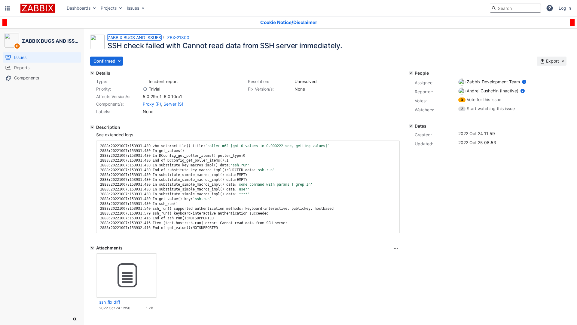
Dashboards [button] (78, 8)
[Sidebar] (74, 318)
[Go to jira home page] (37, 8)
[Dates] (411, 126)
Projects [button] (109, 8)
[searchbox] (515, 8)
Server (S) (173, 104)
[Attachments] (92, 248)
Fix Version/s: (261, 88)
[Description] (92, 127)
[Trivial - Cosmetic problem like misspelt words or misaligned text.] (145, 89)
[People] (411, 73)
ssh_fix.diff (109, 302)
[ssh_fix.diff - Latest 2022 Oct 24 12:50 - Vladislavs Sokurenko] (126, 275)
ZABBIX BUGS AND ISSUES (134, 37)
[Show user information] (524, 81)
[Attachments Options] (396, 248)
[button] (7, 8)
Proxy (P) (152, 104)
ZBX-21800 (178, 37)
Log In (565, 8)
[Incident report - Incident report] (145, 81)
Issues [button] (133, 8)
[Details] (92, 73)
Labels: (103, 111)
